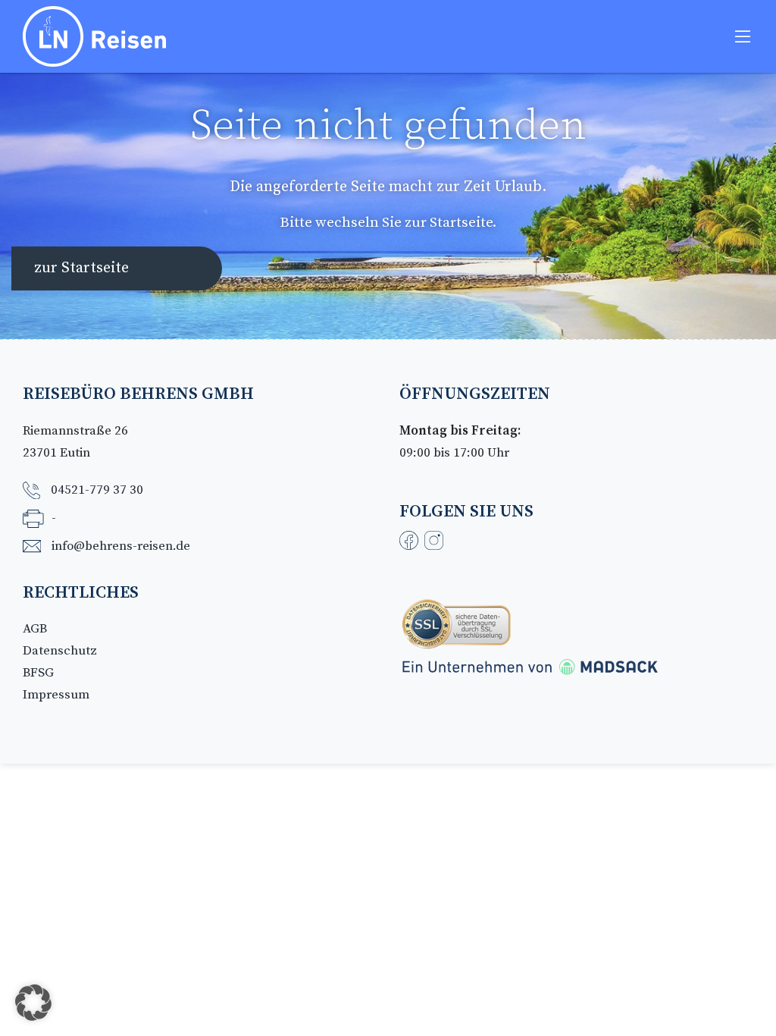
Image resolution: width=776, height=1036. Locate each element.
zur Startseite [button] (81, 268)
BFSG (38, 672)
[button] (33, 1002)
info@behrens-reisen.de (121, 546)
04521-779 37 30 (97, 490)
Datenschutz (60, 650)
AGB (35, 628)
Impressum (56, 694)
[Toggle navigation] (742, 36)
